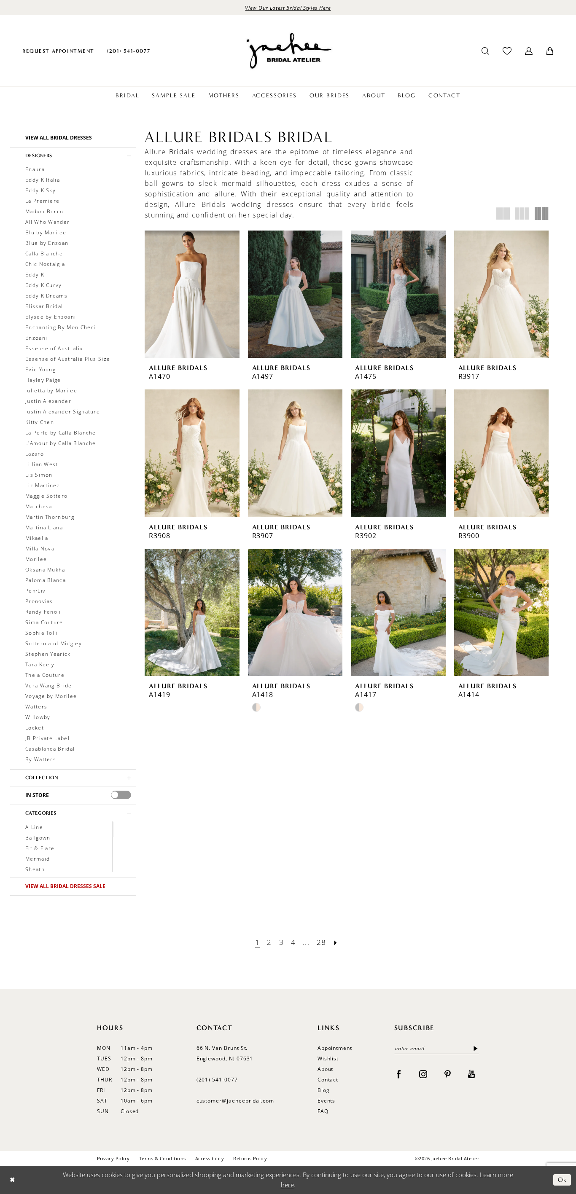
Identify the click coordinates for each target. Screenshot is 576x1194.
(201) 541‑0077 (217, 1079)
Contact (328, 1079)
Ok (562, 1179)
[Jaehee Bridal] (288, 51)
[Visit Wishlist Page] (507, 50)
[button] (528, 51)
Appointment (335, 1048)
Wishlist (328, 1058)
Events (327, 1100)
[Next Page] (336, 942)
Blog (324, 1090)
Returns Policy (250, 1158)
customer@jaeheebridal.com (235, 1100)
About (326, 1069)
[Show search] (485, 51)
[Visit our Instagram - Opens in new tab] (423, 1073)
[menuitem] (58, 51)
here (287, 1185)
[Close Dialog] (12, 1180)
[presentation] (121, 795)
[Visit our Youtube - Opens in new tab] (471, 1073)
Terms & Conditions (162, 1158)
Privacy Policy (113, 1158)
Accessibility (209, 1158)
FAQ (323, 1111)
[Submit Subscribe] (474, 1048)
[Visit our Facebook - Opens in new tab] (398, 1073)
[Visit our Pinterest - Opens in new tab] (447, 1073)
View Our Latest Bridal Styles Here (288, 7)
